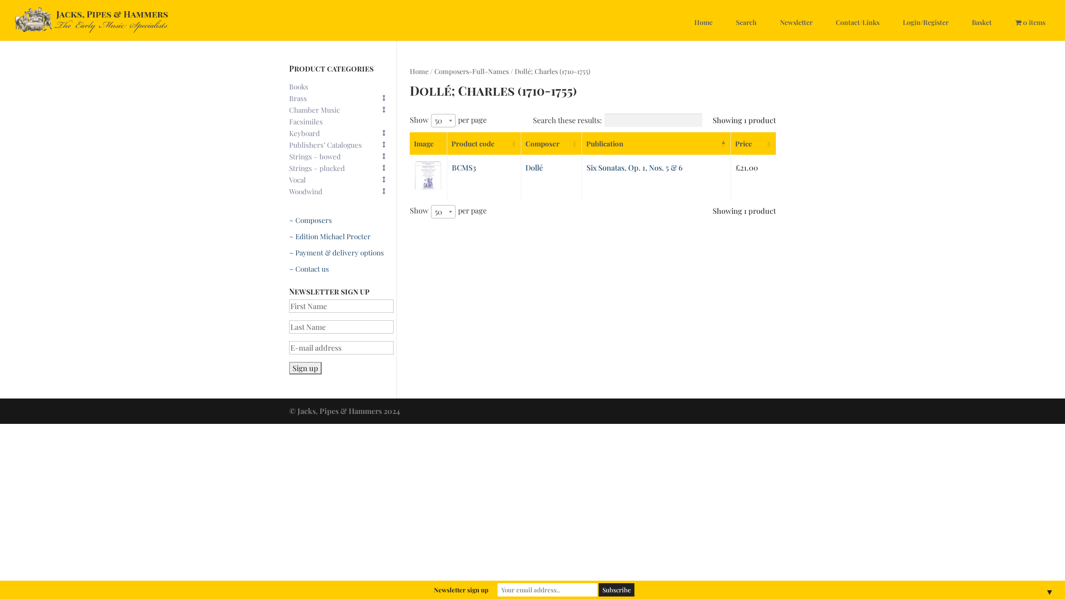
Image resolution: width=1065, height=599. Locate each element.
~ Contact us (309, 268)
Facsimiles (306, 121)
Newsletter (796, 22)
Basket (982, 22)
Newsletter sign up (461, 590)
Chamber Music (314, 109)
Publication (604, 143)
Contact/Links (857, 22)
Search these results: (567, 120)
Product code (473, 143)
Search (746, 22)
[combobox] (443, 120)
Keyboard (304, 133)
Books (298, 86)
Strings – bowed (315, 156)
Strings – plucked (317, 168)
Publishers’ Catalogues (325, 144)
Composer (542, 143)
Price (743, 143)
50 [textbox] (438, 121)
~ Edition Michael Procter (330, 236)
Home (703, 22)
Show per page (448, 120)
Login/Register (926, 22)
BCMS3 (464, 168)
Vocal (297, 179)
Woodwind (305, 191)
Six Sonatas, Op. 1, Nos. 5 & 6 (635, 168)
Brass (298, 98)
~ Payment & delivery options (336, 252)
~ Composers (310, 220)
